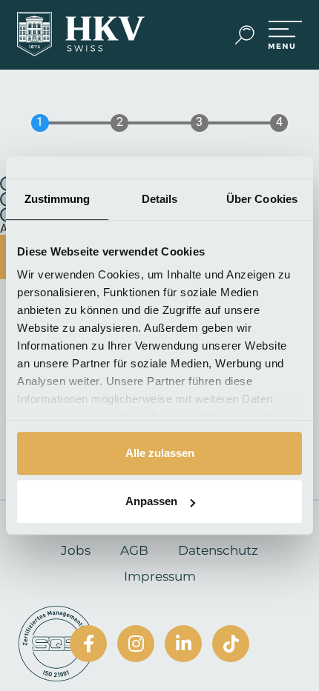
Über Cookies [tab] (261, 199)
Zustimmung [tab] (57, 199)
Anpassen (151, 501)
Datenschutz (218, 550)
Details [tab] (160, 199)
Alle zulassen (159, 453)
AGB (134, 550)
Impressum (160, 576)
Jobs (76, 550)
